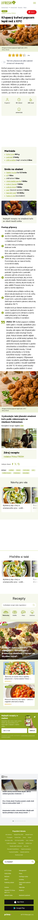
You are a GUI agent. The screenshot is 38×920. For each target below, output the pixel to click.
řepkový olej (10, 196)
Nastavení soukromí (24, 895)
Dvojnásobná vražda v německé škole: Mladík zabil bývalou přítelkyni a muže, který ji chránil (18, 811)
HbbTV (6, 879)
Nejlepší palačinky (24, 852)
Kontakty (21, 879)
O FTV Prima (7, 870)
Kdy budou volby (9, 840)
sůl (7, 175)
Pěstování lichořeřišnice (13, 849)
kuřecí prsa (10, 154)
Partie (24, 837)
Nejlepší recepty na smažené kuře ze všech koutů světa (18, 220)
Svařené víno (29, 843)
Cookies (6, 887)
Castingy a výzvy (23, 876)
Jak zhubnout (8, 834)
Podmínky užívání (9, 882)
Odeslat (32, 730)
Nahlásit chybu (8, 895)
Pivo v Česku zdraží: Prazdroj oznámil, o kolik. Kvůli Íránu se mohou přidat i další (18, 802)
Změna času (18, 837)
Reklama (6, 876)
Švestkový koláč (19, 855)
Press (20, 873)
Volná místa (7, 873)
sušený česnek (11, 184)
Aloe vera (26, 846)
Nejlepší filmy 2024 (18, 834)
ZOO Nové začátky (19, 840)
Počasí (29, 837)
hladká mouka (11, 172)
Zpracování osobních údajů (24, 883)
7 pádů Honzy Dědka (11, 843)
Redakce (21, 890)
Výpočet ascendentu (26, 849)
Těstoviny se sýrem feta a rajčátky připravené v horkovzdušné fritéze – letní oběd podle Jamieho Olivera (17, 679)
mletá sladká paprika (13, 181)
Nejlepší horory (29, 834)
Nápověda (22, 887)
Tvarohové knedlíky (13, 852)
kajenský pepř (11, 193)
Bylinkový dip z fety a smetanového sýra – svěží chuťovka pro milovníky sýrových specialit (13, 506)
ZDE (21, 426)
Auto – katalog (29, 840)
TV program (9, 837)
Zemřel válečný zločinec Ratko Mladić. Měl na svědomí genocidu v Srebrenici (17, 792)
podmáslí (9, 157)
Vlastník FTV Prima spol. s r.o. (9, 891)
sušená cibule (11, 187)
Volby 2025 (20, 843)
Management (22, 870)
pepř (8, 190)
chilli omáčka (11, 160)
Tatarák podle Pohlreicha (16, 846)
